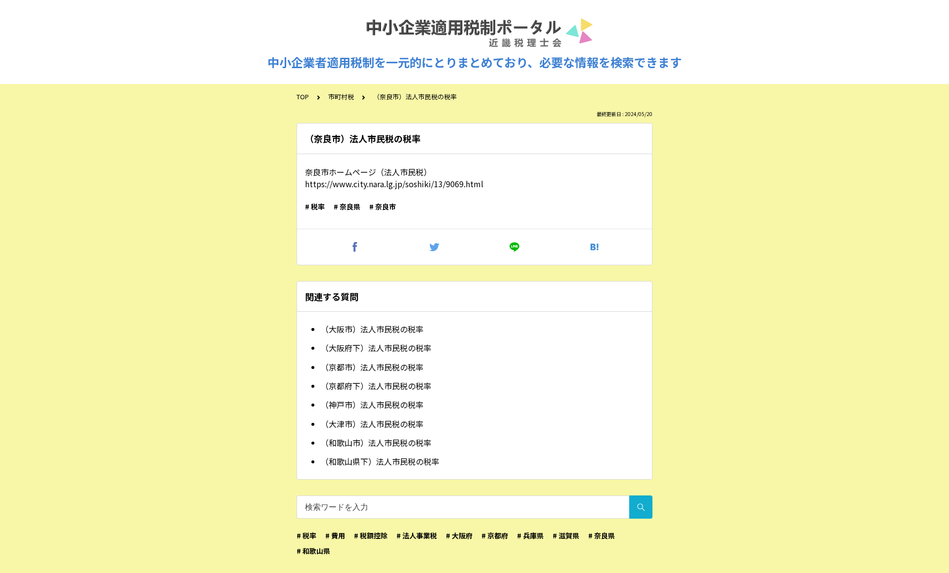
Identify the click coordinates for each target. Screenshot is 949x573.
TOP (303, 96)
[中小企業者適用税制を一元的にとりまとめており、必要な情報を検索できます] (474, 33)
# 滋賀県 (566, 535)
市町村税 (341, 96)
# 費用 (335, 535)
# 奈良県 (347, 206)
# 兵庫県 (530, 535)
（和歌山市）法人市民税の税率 (376, 443)
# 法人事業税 (416, 535)
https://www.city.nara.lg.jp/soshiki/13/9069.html (394, 184)
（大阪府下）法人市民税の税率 (376, 348)
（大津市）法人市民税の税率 (372, 424)
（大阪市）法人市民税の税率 (372, 329)
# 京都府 (494, 535)
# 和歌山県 (313, 551)
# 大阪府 (459, 535)
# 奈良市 (382, 206)
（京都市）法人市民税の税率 (372, 367)
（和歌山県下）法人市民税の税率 (380, 461)
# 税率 (315, 206)
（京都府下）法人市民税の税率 (376, 386)
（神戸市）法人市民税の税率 (372, 404)
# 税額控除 (371, 535)
